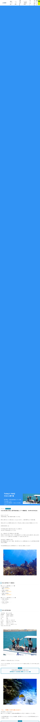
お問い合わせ (37, 3)
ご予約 (39, 3)
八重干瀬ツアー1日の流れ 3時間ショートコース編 (20, 671)
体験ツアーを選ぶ (11, 3)
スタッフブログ (30, 2)
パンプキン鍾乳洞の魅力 (25, 3)
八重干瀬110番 (20, 2)
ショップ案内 (15, 3)
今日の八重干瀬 (34, 2)
